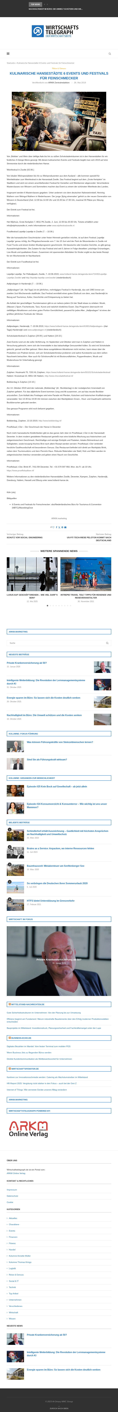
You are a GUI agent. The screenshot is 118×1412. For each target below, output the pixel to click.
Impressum (12, 1190)
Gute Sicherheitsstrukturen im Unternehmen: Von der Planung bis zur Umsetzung (44, 1012)
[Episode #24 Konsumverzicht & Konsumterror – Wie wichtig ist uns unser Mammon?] (15, 808)
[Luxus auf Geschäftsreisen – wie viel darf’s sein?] (32, 574)
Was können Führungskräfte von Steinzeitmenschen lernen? (60, 742)
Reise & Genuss (16, 1275)
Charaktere (14, 1224)
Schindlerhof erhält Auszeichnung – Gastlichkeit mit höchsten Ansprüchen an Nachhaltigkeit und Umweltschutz (67, 832)
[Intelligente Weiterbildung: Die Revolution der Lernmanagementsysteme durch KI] (102, 684)
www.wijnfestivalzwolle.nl (63, 225)
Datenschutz (12, 1196)
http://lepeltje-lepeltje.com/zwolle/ (41, 277)
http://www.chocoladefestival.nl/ (59, 376)
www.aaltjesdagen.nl (36, 330)
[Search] (109, 54)
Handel (12, 1249)
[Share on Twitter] (59, 527)
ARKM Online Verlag (16, 1173)
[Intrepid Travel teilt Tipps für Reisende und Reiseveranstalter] (85, 574)
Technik (12, 1287)
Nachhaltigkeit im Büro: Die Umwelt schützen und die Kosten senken (44, 715)
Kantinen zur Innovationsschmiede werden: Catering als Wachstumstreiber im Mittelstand (47, 1077)
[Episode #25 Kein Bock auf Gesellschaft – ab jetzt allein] (15, 791)
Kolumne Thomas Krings (20, 1262)
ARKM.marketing (59, 518)
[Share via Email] (65, 527)
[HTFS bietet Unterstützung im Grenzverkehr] (15, 905)
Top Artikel (13, 1293)
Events (12, 1231)
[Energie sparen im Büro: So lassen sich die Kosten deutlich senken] (102, 702)
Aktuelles (13, 1218)
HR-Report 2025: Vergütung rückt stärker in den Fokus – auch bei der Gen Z (42, 1083)
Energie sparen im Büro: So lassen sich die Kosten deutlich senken (43, 698)
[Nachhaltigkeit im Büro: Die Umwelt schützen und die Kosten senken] (102, 719)
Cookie (10, 1202)
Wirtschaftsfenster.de (25, 1069)
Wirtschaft (13, 1312)
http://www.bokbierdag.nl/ (50, 421)
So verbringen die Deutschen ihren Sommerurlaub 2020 (57, 883)
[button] (44, 4)
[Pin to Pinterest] (62, 527)
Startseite (11, 63)
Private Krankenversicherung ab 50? (27, 663)
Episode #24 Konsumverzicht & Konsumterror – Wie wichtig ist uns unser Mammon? (67, 805)
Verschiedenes (15, 1306)
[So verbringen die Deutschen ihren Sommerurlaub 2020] (15, 887)
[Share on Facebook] (56, 527)
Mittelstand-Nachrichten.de (27, 1004)
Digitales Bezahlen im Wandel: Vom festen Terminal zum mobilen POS (38, 1046)
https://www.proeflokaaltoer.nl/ (20, 470)
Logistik (12, 1268)
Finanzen (13, 1237)
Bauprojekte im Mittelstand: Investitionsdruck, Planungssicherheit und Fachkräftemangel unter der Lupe (54, 1028)
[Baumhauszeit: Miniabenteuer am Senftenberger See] (15, 870)
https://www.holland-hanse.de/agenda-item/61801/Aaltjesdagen (73, 326)
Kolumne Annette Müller (20, 1256)
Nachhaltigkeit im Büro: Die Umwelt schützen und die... (55, 9)
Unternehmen (15, 1300)
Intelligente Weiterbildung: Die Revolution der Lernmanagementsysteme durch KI (46, 682)
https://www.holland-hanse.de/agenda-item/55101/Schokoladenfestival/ (78, 372)
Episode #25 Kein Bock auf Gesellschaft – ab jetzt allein (57, 786)
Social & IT (14, 1281)
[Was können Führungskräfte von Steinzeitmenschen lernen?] (15, 746)
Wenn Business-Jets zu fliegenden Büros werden (29, 1052)
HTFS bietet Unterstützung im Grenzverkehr (51, 901)
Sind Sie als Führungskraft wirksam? (47, 759)
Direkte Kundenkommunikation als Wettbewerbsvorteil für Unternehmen (39, 1059)
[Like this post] (53, 527)
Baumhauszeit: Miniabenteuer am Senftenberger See (55, 866)
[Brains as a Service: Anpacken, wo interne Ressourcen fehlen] (15, 852)
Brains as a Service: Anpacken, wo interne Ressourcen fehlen (60, 848)
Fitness (12, 1243)
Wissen (12, 1318)
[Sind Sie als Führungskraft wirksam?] (15, 764)
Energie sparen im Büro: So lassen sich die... (50, 4)
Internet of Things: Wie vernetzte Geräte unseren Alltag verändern (37, 1090)
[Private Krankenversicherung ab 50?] (102, 667)
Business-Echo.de (21, 1038)
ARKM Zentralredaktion (59, 82)
